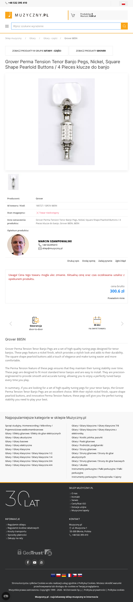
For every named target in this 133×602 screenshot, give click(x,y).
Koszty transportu (17, 531)
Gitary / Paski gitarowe (83, 441)
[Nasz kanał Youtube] (35, 562)
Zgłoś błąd (120, 260)
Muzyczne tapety (80, 510)
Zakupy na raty (15, 538)
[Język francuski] (69, 575)
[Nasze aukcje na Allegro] (41, 562)
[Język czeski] (74, 575)
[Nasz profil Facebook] (28, 562)
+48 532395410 (49, 244)
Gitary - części (50, 38)
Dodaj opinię (88, 260)
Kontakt (76, 496)
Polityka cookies (116, 589)
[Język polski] (58, 575)
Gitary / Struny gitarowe (84, 449)
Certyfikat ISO (79, 503)
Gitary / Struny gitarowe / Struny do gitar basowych (98, 461)
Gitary (32, 38)
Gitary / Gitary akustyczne (18, 437)
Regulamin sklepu (17, 524)
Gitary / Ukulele (79, 465)
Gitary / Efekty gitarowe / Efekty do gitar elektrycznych (33, 433)
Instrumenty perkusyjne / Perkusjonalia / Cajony (96, 476)
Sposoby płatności (17, 534)
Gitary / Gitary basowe (16, 441)
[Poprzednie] (11, 324)
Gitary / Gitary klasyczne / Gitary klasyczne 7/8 (95, 425)
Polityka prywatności (94, 589)
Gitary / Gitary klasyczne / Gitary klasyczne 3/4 (28, 461)
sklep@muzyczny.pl (52, 248)
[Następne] (122, 324)
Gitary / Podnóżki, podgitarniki (87, 445)
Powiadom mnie (116, 298)
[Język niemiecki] (64, 575)
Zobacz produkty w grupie (36, 50)
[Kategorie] (7, 26)
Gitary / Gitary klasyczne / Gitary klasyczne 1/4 (28, 457)
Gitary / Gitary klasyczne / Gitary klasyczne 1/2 (28, 453)
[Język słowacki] (80, 575)
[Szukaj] (124, 26)
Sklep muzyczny (13, 38)
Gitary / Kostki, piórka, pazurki (87, 437)
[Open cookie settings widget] (6, 596)
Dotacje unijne (79, 507)
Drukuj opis (73, 260)
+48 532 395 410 (80, 534)
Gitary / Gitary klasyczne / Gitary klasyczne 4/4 (28, 465)
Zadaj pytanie (105, 260)
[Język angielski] (53, 575)
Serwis (75, 500)
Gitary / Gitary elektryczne (18, 445)
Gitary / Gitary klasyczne (17, 449)
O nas (74, 493)
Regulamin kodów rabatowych (23, 527)
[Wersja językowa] (123, 3)
